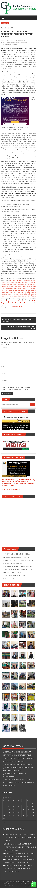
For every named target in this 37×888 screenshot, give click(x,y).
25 (9, 815)
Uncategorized (5, 23)
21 (23, 812)
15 (28, 809)
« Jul (3, 823)
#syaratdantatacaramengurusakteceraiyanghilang (14, 42)
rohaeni (7, 859)
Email (3, 373)
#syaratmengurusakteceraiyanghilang (10, 44)
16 (33, 809)
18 (9, 812)
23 (33, 812)
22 (28, 812)
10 (4, 809)
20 (18, 812)
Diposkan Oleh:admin (7, 40)
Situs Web (4, 380)
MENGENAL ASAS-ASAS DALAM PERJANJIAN (18, 566)
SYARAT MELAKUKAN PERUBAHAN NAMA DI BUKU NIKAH (19, 327)
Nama (3, 366)
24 (4, 815)
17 (4, 812)
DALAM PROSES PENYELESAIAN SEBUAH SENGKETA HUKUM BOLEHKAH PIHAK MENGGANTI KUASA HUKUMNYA (18, 783)
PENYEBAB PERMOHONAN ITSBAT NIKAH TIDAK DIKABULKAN (17, 320)
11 (9, 809)
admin (7, 835)
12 (14, 809)
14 (23, 809)
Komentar (4, 348)
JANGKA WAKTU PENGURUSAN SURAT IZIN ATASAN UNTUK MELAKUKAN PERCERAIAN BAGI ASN (18, 869)
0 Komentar (20, 40)
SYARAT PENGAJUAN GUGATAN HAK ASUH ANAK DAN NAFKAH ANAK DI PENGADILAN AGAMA (20, 838)
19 (14, 812)
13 (18, 809)
